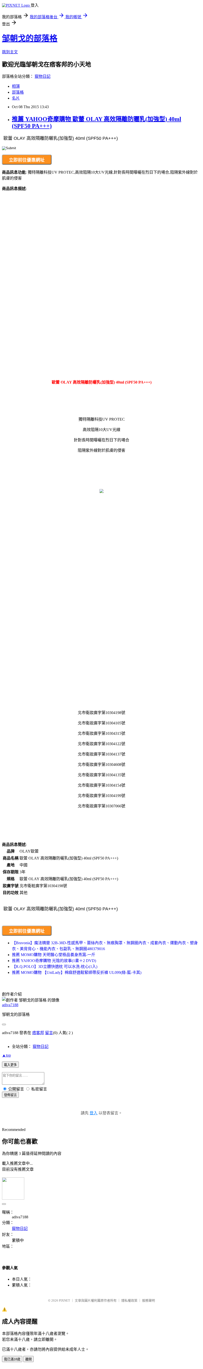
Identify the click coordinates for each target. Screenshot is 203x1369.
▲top (6, 1055)
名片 (16, 98)
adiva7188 (10, 1005)
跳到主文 (10, 52)
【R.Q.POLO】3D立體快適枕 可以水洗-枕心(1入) (54, 966)
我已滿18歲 (12, 1359)
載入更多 (10, 1065)
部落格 (18, 92)
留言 (49, 1033)
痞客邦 (38, 1033)
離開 (28, 1359)
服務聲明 (148, 1300)
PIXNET (64, 1300)
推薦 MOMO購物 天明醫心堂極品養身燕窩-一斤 (53, 955)
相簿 (16, 86)
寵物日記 (43, 76)
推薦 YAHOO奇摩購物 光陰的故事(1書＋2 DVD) (54, 961)
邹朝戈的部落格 (29, 38)
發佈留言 (10, 1095)
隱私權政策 (129, 1300)
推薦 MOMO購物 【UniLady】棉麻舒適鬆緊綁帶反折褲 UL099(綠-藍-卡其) (76, 972)
